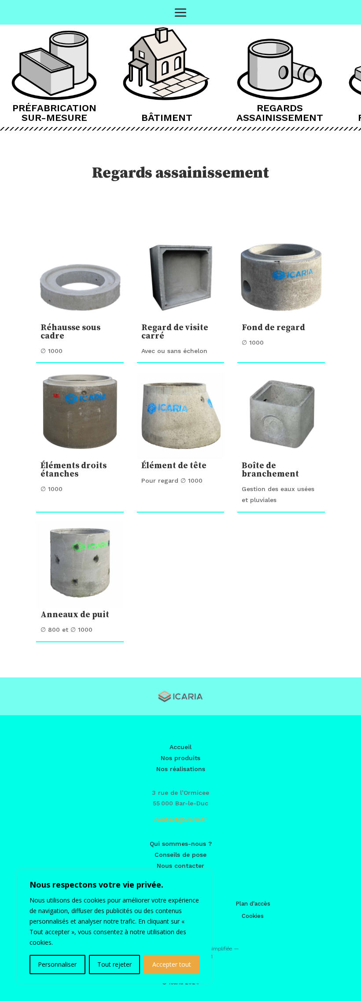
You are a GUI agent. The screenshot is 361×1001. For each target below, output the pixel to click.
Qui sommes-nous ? (181, 843)
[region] (114, 926)
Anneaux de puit (75, 615)
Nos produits (180, 757)
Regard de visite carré (174, 332)
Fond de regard (273, 328)
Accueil (180, 746)
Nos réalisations (180, 768)
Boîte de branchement (270, 470)
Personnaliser (57, 964)
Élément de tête (173, 466)
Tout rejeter (114, 964)
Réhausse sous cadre (70, 332)
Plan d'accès (253, 903)
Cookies (253, 916)
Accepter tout (171, 964)
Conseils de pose (180, 854)
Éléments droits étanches (74, 470)
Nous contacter (180, 865)
